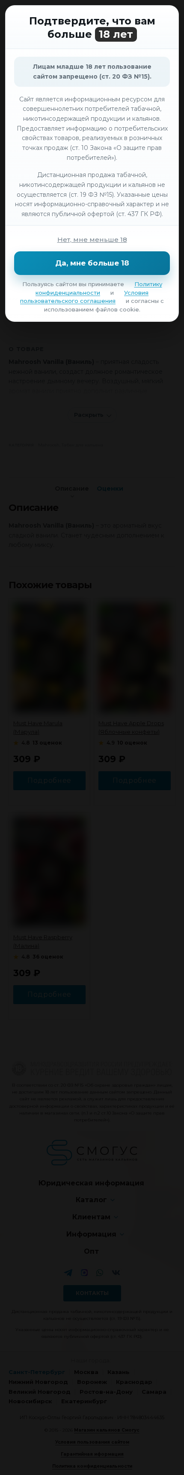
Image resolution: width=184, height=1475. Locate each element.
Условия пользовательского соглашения (84, 297)
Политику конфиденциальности (99, 288)
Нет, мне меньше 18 (92, 239)
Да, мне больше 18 (92, 263)
